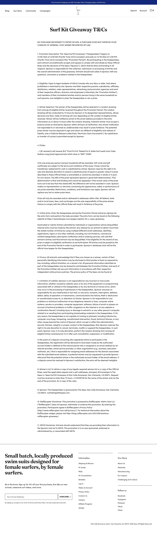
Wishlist (81, 508)
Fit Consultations (85, 475)
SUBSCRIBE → (65, 496)
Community (31, 10)
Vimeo (120, 510)
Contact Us (82, 496)
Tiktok (120, 506)
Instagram (122, 499)
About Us (121, 463)
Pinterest (121, 503)
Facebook (121, 496)
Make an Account (85, 488)
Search (134, 10)
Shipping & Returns (86, 463)
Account (143, 10)
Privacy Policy (83, 492)
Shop (7, 10)
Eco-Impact (122, 475)
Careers (81, 500)
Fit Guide (82, 467)
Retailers (81, 479)
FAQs (80, 471)
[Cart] (151, 11)
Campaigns (45, 10)
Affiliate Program (85, 504)
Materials (121, 467)
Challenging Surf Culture (127, 479)
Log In (80, 483)
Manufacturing (124, 471)
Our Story (17, 10)
